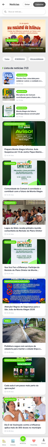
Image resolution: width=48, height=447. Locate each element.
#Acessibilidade (36, 59)
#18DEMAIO (20, 59)
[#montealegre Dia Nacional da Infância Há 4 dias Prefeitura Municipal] (24, 51)
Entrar (27, 4)
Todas (6, 59)
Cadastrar (39, 4)
